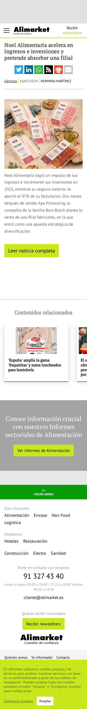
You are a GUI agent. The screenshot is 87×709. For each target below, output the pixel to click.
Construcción (16, 553)
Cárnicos (10, 81)
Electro (39, 553)
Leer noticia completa (31, 250)
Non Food (61, 515)
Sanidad (58, 553)
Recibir (72, 30)
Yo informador (42, 657)
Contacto (63, 657)
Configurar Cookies (18, 701)
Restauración (35, 541)
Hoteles (11, 541)
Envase (40, 515)
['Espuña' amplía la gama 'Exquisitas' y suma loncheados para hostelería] (36, 353)
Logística (12, 522)
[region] (43, 684)
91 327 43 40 (43, 576)
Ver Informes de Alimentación (43, 450)
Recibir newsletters (43, 624)
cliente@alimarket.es (44, 597)
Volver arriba (43, 494)
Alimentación (16, 515)
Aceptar (45, 701)
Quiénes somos (16, 657)
